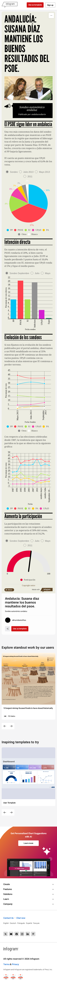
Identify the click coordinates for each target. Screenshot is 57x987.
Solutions (7, 894)
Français (36, 923)
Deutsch (13, 923)
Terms (6, 964)
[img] (38, 197)
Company (7, 904)
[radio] (12, 172)
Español (29, 923)
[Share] (7, 628)
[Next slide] (11, 726)
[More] (51, 15)
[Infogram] (9, 5)
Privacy (15, 964)
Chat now (20, 918)
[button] (10, 230)
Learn (6, 899)
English (6, 923)
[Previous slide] (4, 726)
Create (6, 884)
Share (10, 590)
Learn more (28, 843)
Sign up (50, 5)
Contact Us (8, 918)
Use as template (35, 5)
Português (21, 923)
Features (7, 889)
